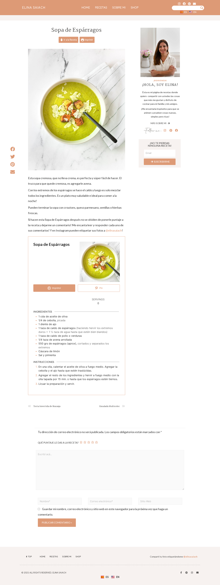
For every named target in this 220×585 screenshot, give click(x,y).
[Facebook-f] (181, 572)
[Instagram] (179, 4)
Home (85, 7)
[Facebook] (184, 4)
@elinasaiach (114, 230)
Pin (101, 288)
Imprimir (88, 39)
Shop (135, 7)
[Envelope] (194, 4)
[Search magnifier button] (202, 8)
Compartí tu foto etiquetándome (173, 556)
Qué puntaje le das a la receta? (58, 442)
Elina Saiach (33, 7)
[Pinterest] (189, 4)
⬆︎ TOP (29, 556)
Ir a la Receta (70, 39)
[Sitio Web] (160, 501)
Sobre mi (119, 7)
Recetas (101, 7)
